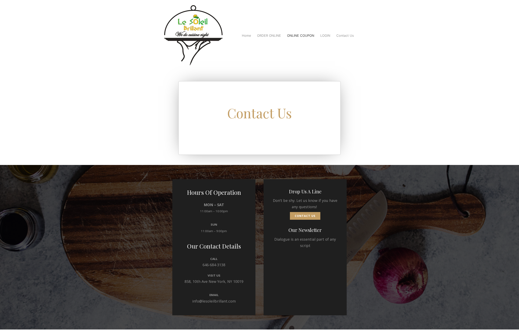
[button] (305, 216)
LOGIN (325, 35)
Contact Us (345, 35)
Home (246, 35)
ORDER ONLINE (269, 35)
